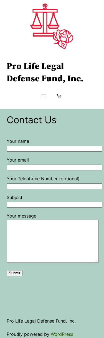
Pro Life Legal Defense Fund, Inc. (45, 72)
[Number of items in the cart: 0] (59, 96)
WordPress (62, 334)
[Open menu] (43, 96)
